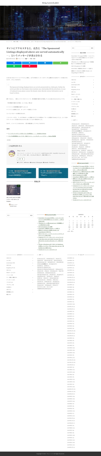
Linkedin (46, 162)
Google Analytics (78, 143)
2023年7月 (69, 316)
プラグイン (76, 157)
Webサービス (74, 94)
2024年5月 (69, 294)
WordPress (51, 162)
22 (92, 225)
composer (88, 131)
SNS (72, 92)
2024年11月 (70, 280)
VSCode (83, 152)
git (83, 139)
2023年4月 (69, 321)
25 (77, 227)
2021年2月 (69, 384)
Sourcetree (76, 150)
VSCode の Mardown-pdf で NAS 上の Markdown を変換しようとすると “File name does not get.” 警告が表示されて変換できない (51, 246)
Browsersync (86, 127)
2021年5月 (69, 377)
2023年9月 (69, 311)
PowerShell (83, 148)
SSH (84, 150)
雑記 (72, 116)
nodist (75, 146)
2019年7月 (69, 430)
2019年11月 (70, 420)
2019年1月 (69, 445)
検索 (92, 48)
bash (82, 125)
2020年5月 (69, 406)
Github (90, 139)
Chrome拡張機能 (77, 131)
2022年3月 (69, 352)
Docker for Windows (79, 134)
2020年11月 (70, 391)
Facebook (33, 162)
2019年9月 (69, 425)
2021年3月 (69, 381)
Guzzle (87, 143)
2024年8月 (69, 287)
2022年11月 (70, 333)
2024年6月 (69, 292)
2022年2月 (69, 355)
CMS (72, 79)
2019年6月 (69, 432)
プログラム (73, 106)
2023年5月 (69, 318)
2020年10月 (70, 394)
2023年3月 (69, 323)
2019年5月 (69, 435)
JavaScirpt (74, 84)
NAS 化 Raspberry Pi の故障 (78, 66)
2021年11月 (70, 362)
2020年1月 (69, 415)
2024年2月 (69, 301)
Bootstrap (90, 125)
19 (81, 225)
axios (75, 125)
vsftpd (91, 152)
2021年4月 (69, 379)
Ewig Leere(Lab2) (50, 3)
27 (84, 227)
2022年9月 (69, 338)
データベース (74, 101)
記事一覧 (20, 159)
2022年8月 (69, 340)
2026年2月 (69, 263)
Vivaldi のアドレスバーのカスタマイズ (82, 200)
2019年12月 (70, 418)
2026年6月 (69, 260)
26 (81, 227)
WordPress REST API (87, 154)
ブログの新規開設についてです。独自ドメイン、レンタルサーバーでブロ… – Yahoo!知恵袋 (32, 136)
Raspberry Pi (74, 89)
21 (88, 225)
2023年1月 (69, 328)
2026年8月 (69, 258)
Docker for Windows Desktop (81, 136)
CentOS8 (84, 129)
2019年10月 (70, 423)
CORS (75, 132)
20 (84, 225)
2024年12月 (70, 277)
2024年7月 (69, 289)
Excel (83, 138)
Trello (75, 152)
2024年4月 (69, 297)
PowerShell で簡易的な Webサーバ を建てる (82, 68)
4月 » (72, 231)
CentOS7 (76, 129)
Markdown (83, 145)
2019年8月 (69, 428)
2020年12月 (70, 389)
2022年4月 (69, 350)
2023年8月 (69, 314)
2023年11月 (70, 306)
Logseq (75, 145)
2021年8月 (69, 369)
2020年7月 (69, 401)
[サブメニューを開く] (93, 80)
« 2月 (68, 231)
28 (88, 227)
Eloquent (76, 138)
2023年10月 (70, 309)
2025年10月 (70, 265)
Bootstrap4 (76, 127)
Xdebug (83, 155)
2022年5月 (69, 348)
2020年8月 (69, 399)
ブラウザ (73, 104)
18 (77, 225)
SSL (90, 150)
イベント (73, 96)
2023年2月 (69, 326)
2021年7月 (69, 372)
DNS (9, 140)
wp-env (75, 155)
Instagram (39, 162)
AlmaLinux (85, 124)
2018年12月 (70, 447)
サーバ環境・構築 (31, 58)
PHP (72, 87)
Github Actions (77, 141)
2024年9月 (69, 284)
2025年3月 (69, 275)
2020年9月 (69, 396)
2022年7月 (69, 343)
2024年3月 (69, 299)
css (72, 82)
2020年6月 (69, 403)
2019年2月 (69, 442)
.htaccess (76, 124)
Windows (76, 154)
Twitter (27, 162)
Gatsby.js (76, 139)
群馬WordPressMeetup (79, 159)
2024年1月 (69, 304)
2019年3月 (69, 440)
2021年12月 (70, 360)
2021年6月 (69, 374)
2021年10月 (70, 364)
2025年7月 (69, 267)
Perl (74, 148)
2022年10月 (70, 335)
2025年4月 (69, 272)
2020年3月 (69, 411)
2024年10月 (70, 282)
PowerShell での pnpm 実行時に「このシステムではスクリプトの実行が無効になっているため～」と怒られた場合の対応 (82, 57)
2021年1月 (69, 386)
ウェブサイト (21, 162)
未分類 (72, 109)
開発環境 (73, 113)
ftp (90, 138)
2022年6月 (69, 345)
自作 (72, 111)
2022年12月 (70, 330)
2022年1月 (69, 357)
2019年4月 (69, 437)
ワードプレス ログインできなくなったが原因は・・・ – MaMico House (27, 133)
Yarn (90, 155)
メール (84, 157)
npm (82, 146)
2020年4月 (69, 408)
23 (69, 227)
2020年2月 (69, 413)
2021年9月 (69, 367)
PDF (88, 146)
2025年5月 (69, 270)
